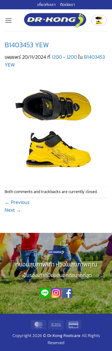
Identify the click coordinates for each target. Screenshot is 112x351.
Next (13, 210)
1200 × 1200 (64, 57)
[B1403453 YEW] (56, 127)
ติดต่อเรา (67, 4)
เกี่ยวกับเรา (46, 4)
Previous (17, 202)
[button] (8, 20)
